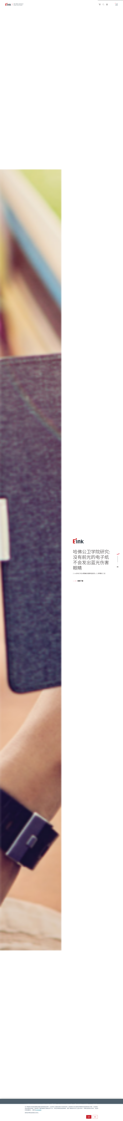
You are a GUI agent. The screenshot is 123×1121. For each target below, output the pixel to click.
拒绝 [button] (95, 1117)
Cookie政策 (38, 1110)
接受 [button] (89, 1117)
